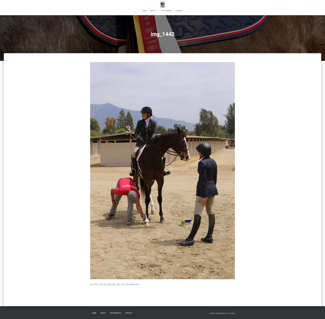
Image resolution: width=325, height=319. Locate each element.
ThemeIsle (231, 313)
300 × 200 (107, 284)
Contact (179, 11)
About (153, 11)
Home (144, 11)
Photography (166, 11)
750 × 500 (116, 284)
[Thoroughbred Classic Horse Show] (162, 4)
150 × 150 (98, 284)
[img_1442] (162, 170)
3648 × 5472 (135, 284)
